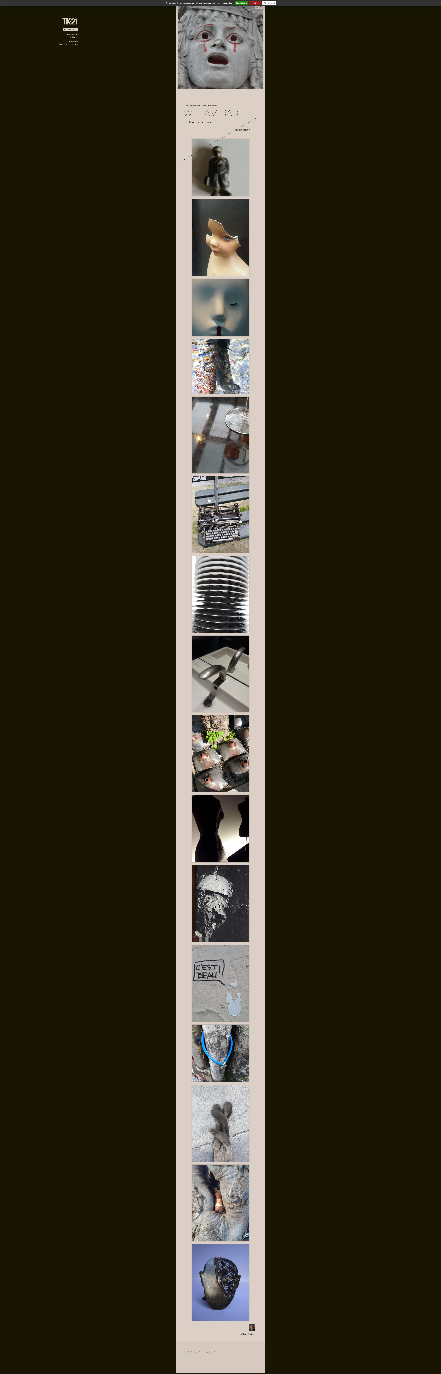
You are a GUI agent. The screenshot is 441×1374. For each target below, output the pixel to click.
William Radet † (242, 130)
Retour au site (71, 30)
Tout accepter (241, 3)
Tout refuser (255, 3)
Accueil (186, 105)
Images (74, 36)
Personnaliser (269, 3)
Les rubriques (195, 105)
